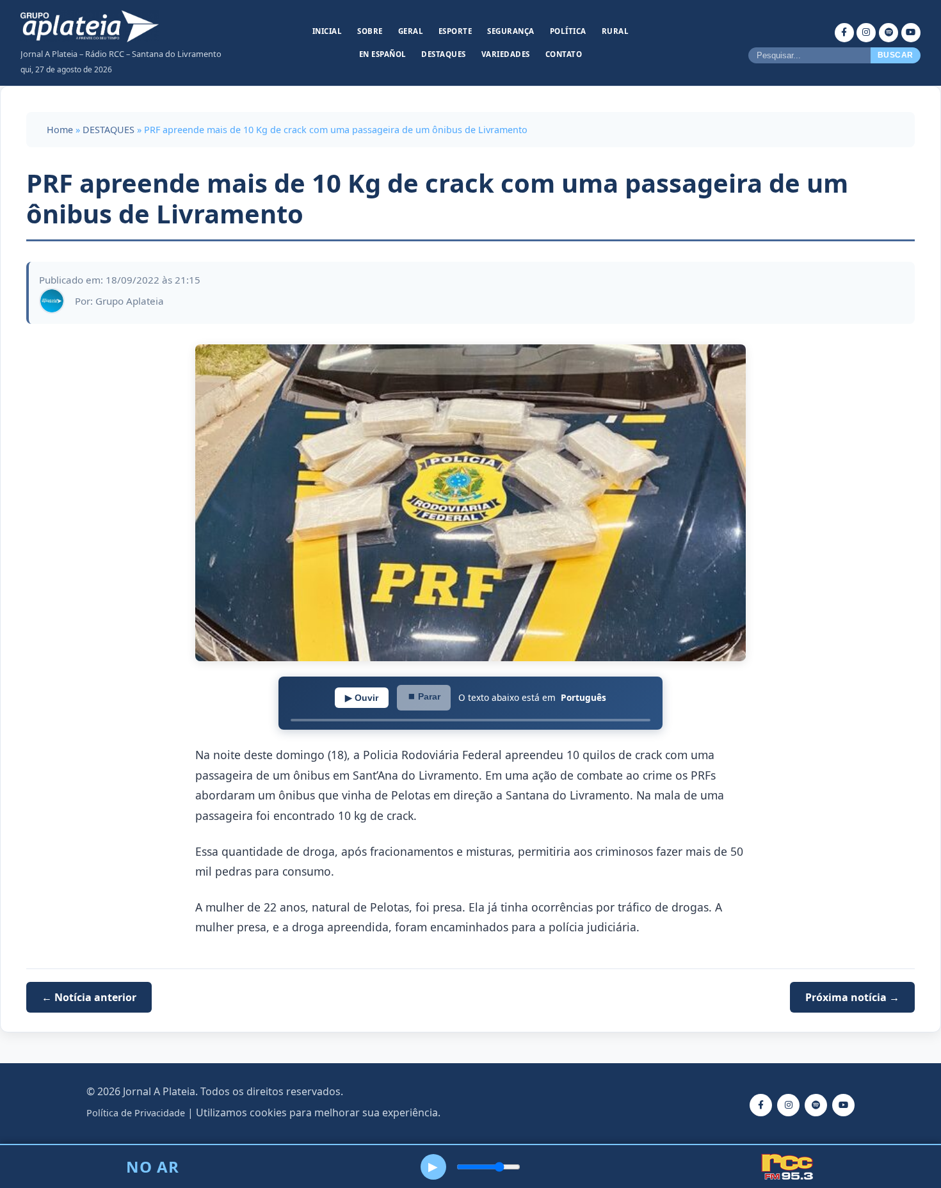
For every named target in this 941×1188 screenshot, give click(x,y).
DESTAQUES (108, 130)
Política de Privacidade (135, 1113)
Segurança (511, 31)
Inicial (327, 31)
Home (60, 130)
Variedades (505, 54)
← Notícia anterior (89, 997)
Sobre (370, 31)
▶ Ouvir (361, 698)
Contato (564, 54)
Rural (615, 31)
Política (568, 31)
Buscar (895, 55)
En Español (382, 54)
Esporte (455, 31)
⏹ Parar (423, 696)
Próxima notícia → (852, 997)
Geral (411, 31)
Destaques (443, 54)
